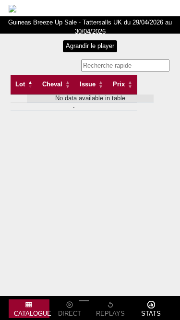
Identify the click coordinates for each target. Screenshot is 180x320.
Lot (20, 84)
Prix (119, 84)
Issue (88, 84)
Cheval (52, 84)
